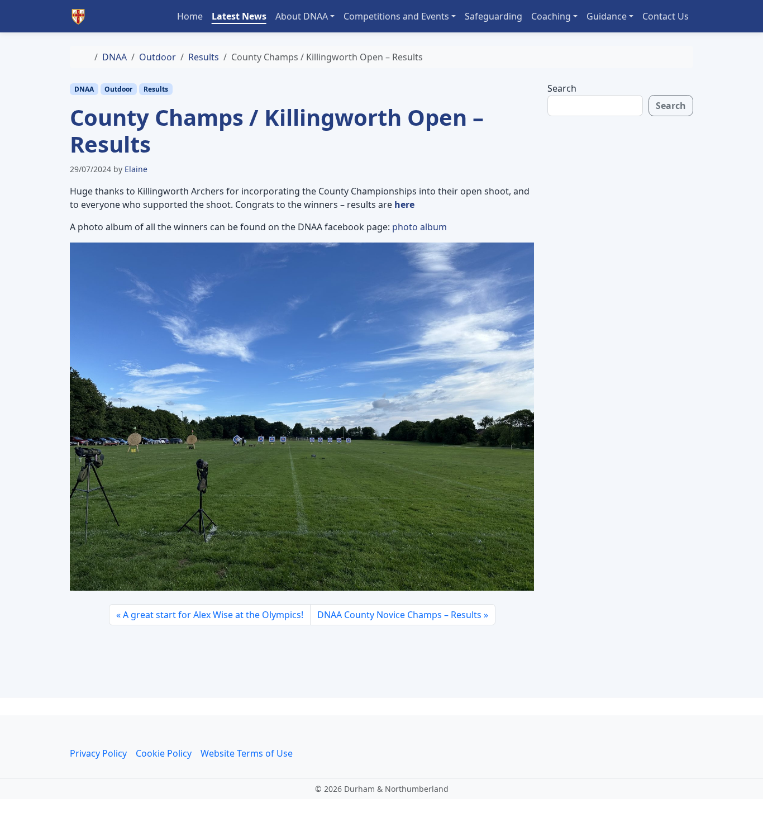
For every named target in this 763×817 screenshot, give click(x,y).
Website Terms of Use (247, 753)
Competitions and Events (396, 16)
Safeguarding (493, 16)
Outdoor (157, 57)
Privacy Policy (98, 753)
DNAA (114, 57)
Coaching (551, 16)
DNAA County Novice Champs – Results (399, 615)
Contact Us (665, 16)
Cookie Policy (164, 753)
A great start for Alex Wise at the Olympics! (213, 615)
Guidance (606, 16)
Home (190, 16)
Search (561, 88)
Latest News (239, 16)
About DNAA (301, 16)
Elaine (136, 169)
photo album (419, 227)
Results (203, 57)
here (404, 204)
